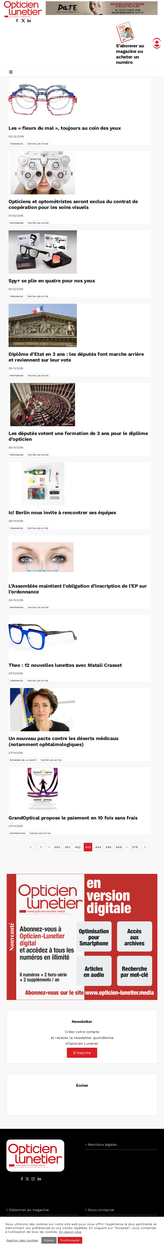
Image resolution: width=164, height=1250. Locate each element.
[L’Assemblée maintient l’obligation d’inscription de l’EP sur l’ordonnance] (43, 557)
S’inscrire (82, 1052)
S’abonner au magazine (29, 1210)
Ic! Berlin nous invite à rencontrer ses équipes (62, 512)
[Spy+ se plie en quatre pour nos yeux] (43, 252)
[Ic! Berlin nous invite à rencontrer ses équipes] (43, 483)
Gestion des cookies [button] (22, 1240)
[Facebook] (22, 1178)
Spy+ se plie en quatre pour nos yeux (52, 281)
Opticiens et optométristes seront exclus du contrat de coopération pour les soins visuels (73, 204)
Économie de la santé (23, 760)
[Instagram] (32, 1178)
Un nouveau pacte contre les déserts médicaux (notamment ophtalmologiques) (64, 741)
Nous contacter (101, 1210)
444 (98, 847)
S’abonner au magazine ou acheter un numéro (130, 54)
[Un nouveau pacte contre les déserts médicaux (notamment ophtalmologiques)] (43, 709)
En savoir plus (70, 1232)
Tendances (16, 144)
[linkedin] (29, 20)
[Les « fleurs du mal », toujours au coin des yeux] (43, 99)
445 (108, 847)
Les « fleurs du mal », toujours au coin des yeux (65, 128)
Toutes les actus (37, 144)
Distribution (17, 833)
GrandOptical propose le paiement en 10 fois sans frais (73, 818)
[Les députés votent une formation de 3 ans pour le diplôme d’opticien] (43, 404)
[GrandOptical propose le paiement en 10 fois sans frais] (43, 789)
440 (57, 847)
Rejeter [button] (49, 1240)
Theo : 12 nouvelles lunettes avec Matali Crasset (65, 665)
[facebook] (17, 20)
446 (119, 847)
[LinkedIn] (39, 1178)
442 (78, 847)
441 (67, 847)
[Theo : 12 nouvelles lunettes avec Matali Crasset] (43, 636)
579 (135, 847)
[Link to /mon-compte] (156, 43)
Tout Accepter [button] (70, 1240)
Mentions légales (102, 1145)
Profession (16, 223)
